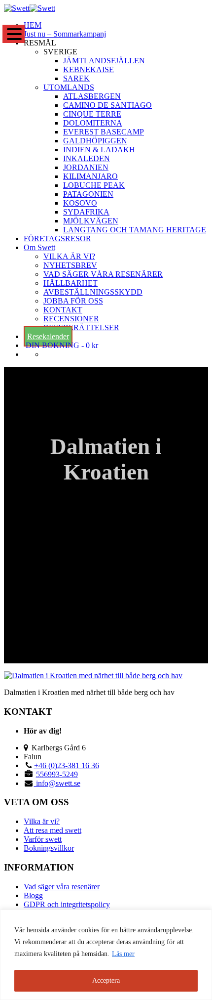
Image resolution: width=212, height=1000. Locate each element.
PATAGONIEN (88, 194)
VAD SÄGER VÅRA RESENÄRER (103, 274)
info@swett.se (57, 783)
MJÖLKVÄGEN (90, 221)
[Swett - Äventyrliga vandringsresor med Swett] (29, 8)
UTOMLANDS (68, 87)
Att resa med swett (52, 830)
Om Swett (39, 247)
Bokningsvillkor (49, 848)
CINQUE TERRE (92, 114)
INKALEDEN (86, 158)
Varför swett (43, 839)
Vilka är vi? (42, 821)
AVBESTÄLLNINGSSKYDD (92, 292)
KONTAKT (62, 309)
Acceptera (106, 980)
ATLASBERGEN (92, 96)
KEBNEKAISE (88, 69)
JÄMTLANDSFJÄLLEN (104, 60)
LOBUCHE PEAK (94, 185)
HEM (32, 25)
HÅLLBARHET (70, 283)
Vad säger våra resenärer (62, 886)
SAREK (76, 78)
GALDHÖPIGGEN (95, 140)
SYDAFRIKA (86, 212)
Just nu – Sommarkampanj (65, 34)
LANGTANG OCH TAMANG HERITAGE (134, 229)
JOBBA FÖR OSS (73, 301)
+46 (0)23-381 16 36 (66, 765)
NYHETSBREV (70, 265)
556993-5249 (57, 774)
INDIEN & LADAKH (99, 149)
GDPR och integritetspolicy (67, 904)
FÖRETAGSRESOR (57, 238)
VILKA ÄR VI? (69, 256)
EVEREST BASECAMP (103, 132)
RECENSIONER (71, 318)
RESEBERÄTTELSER (81, 327)
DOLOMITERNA (92, 123)
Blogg (33, 895)
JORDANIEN (85, 167)
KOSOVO (80, 203)
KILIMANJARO (90, 176)
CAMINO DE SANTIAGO (107, 105)
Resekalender (48, 336)
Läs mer (123, 953)
